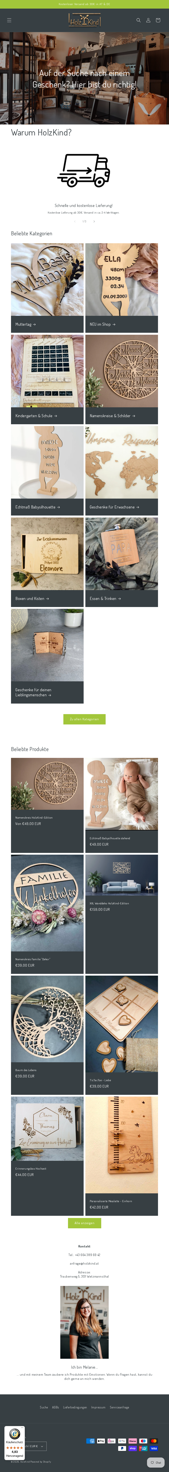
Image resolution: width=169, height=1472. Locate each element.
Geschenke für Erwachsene (112, 507)
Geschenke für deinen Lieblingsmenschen (33, 692)
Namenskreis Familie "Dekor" (32, 959)
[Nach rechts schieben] (94, 221)
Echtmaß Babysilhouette (35, 507)
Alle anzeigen (85, 1223)
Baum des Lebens (26, 1070)
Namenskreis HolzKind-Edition (34, 817)
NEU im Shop (100, 324)
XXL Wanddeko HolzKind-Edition (109, 903)
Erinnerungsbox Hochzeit (30, 1168)
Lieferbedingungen (75, 1407)
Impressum (98, 1407)
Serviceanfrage (119, 1407)
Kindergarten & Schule (34, 415)
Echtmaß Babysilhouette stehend (110, 838)
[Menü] (22, 1428)
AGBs (55, 1407)
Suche (44, 1407)
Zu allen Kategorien (84, 719)
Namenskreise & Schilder (110, 415)
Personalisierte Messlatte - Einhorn (111, 1201)
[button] (9, 20)
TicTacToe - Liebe (100, 1080)
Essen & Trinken (103, 598)
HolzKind (25, 1461)
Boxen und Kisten (29, 598)
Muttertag (23, 324)
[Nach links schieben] (75, 221)
